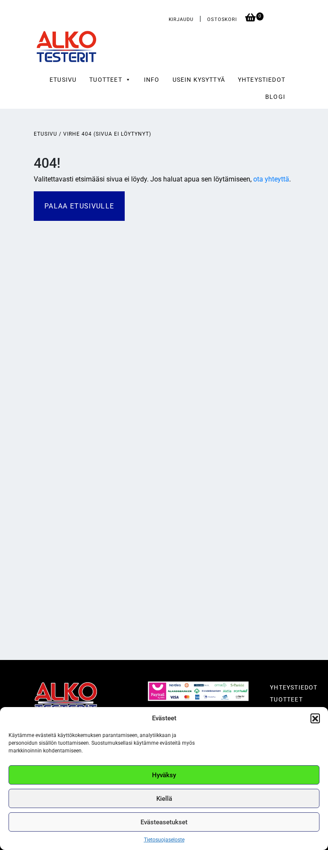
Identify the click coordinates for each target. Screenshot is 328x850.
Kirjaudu (181, 19)
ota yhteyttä (271, 179)
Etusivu (63, 79)
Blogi (275, 96)
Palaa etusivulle (79, 206)
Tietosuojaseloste (164, 840)
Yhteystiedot (261, 79)
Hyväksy (164, 775)
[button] (315, 718)
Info (152, 79)
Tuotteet (286, 699)
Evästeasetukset (164, 822)
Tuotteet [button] (105, 79)
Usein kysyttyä (199, 79)
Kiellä (164, 798)
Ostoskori (223, 19)
